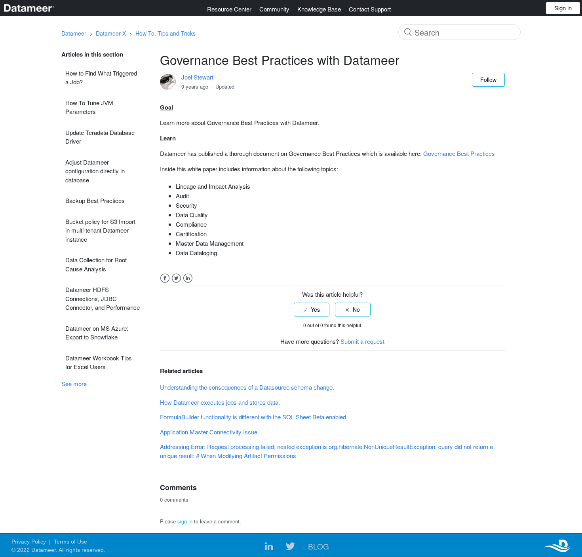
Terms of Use (70, 541)
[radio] (311, 309)
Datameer (73, 33)
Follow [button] (488, 79)
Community (274, 9)
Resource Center (229, 9)
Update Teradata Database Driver (100, 137)
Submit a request (362, 341)
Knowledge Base (319, 9)
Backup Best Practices (95, 200)
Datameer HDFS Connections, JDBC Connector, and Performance (102, 298)
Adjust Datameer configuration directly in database (95, 171)
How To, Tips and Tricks (165, 33)
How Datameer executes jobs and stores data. (220, 402)
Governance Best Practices (459, 153)
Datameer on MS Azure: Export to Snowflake (96, 332)
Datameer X (111, 33)
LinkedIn (188, 278)
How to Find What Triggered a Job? (101, 77)
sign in (184, 521)
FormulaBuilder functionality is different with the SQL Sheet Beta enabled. (254, 417)
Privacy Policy (28, 541)
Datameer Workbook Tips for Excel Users (98, 362)
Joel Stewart (197, 77)
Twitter (176, 278)
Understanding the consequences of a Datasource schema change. (247, 387)
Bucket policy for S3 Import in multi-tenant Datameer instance (100, 230)
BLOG (318, 546)
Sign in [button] (563, 8)
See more (74, 383)
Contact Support (370, 9)
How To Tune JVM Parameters (89, 107)
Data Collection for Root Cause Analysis (96, 264)
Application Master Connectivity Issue (208, 432)
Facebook (165, 278)
